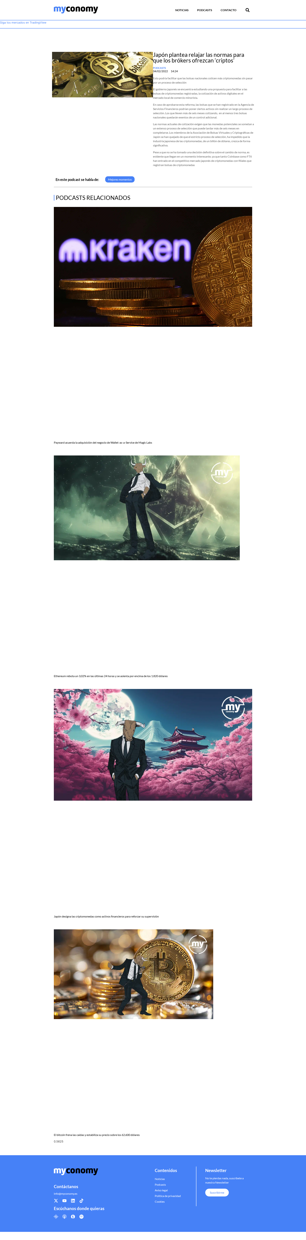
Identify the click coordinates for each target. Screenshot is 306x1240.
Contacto (228, 10)
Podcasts (204, 10)
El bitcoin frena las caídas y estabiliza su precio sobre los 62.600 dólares (97, 1134)
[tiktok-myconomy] (81, 1201)
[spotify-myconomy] (81, 1216)
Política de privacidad (168, 1196)
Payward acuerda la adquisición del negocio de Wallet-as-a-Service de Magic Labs (103, 442)
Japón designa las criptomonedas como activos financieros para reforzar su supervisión (106, 916)
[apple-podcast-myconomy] (64, 1216)
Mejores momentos (120, 179)
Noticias (182, 10)
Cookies (160, 1201)
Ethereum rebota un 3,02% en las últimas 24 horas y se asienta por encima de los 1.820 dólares (111, 676)
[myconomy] (76, 10)
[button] (247, 10)
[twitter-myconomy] (56, 1201)
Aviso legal (161, 1190)
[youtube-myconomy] (64, 1201)
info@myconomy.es (65, 1193)
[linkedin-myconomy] (73, 1201)
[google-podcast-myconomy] (56, 1216)
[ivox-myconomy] (73, 1216)
